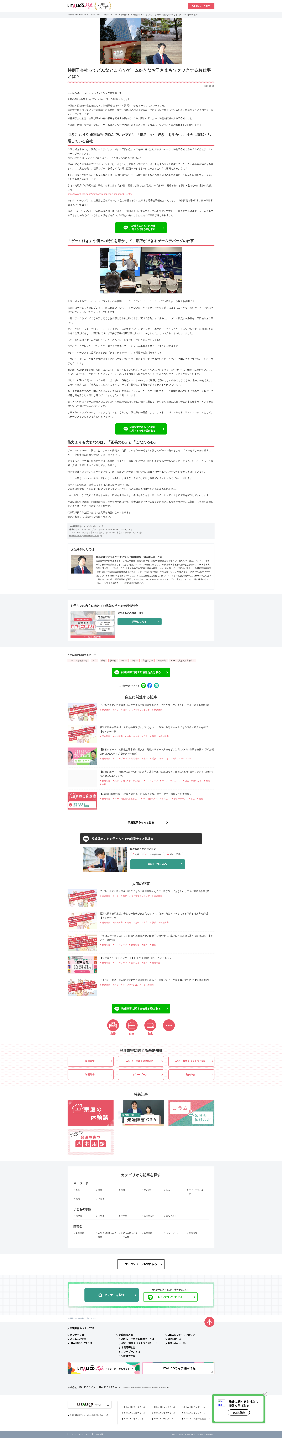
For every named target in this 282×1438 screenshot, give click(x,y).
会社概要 (99, 1434)
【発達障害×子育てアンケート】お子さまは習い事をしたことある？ (136, 958)
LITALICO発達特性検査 (195, 1418)
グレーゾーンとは (130, 1351)
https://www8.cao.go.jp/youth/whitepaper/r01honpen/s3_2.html (100, 194)
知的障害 (193, 1233)
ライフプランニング (197, 1192)
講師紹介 (172, 1339)
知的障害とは (128, 1356)
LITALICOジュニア (163, 1407)
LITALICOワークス (133, 1407)
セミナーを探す (78, 1335)
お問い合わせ (175, 1343)
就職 (103, 660)
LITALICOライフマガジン (181, 1335)
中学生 (135, 660)
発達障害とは (126, 1335)
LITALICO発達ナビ (133, 1413)
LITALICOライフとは (81, 1343)
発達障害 (162, 660)
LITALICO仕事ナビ (163, 1413)
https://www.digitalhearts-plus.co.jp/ (85, 535)
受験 (100, 1190)
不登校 (101, 1198)
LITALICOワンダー (193, 1407)
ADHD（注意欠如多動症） (183, 660)
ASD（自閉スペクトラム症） (129, 1235)
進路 (78, 1190)
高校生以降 (148, 660)
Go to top (209, 1322)
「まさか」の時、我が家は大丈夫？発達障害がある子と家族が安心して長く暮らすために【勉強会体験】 (155, 980)
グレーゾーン (172, 1233)
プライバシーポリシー (80, 1434)
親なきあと (171, 1216)
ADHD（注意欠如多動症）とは (137, 1339)
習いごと (148, 1190)
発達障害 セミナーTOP (82, 1328)
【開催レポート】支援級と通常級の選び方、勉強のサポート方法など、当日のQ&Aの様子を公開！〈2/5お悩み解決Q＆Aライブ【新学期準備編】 (157, 751)
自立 (94, 660)
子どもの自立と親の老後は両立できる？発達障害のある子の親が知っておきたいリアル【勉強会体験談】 (155, 705)
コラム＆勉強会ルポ (78, 660)
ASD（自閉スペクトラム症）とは (139, 1343)
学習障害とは (128, 1347)
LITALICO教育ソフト (134, 1418)
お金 (123, 1190)
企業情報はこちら (87, 1415)
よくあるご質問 (78, 1339)
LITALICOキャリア (193, 1413)
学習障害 (148, 1233)
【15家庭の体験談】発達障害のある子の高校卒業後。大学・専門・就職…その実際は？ (146, 794)
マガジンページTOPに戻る (141, 1264)
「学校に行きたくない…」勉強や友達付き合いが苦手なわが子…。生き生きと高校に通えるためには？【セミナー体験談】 (156, 937)
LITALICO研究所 (161, 1418)
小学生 (124, 660)
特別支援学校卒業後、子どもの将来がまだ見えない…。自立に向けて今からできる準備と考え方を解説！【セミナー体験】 (155, 729)
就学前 (113, 660)
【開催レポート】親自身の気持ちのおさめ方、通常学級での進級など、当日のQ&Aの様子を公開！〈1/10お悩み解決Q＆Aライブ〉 (156, 773)
